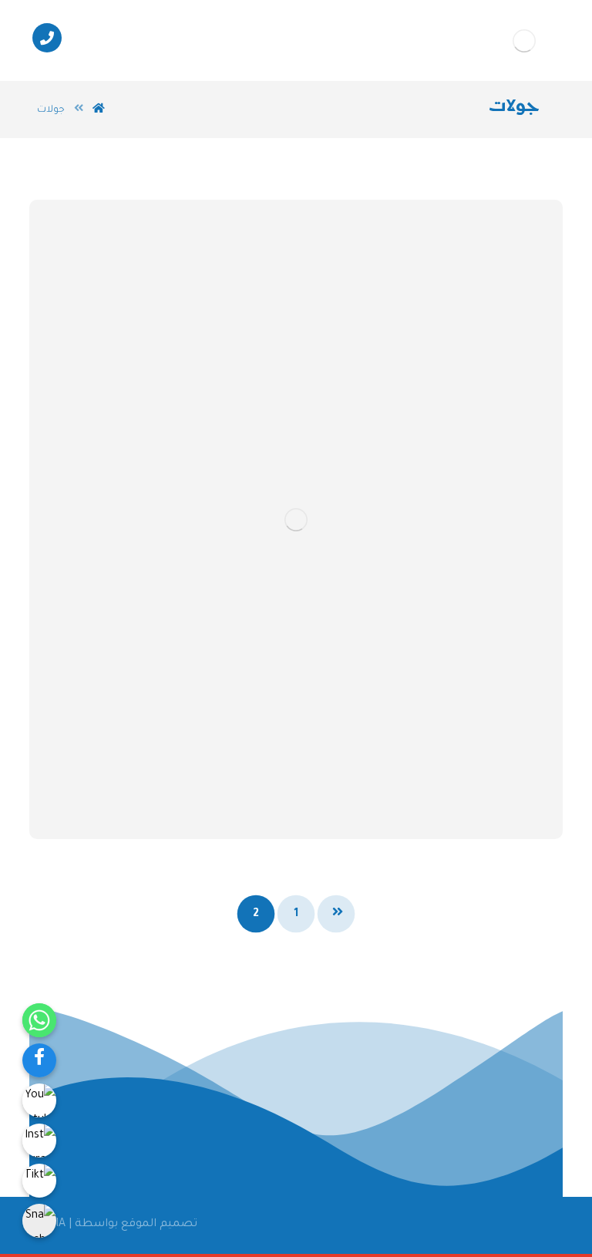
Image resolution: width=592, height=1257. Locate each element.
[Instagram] (39, 1141)
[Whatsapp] (39, 1020)
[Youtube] (39, 1100)
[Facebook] (39, 1060)
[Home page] (98, 110)
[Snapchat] (39, 1221)
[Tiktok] (39, 1181)
